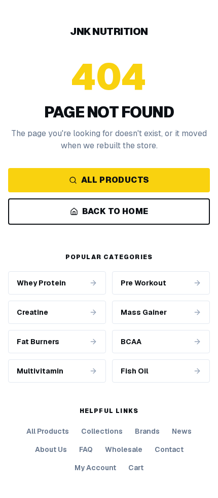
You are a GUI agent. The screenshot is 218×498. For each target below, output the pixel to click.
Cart (135, 467)
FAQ (86, 449)
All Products (115, 180)
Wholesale (123, 449)
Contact (169, 449)
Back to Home (115, 211)
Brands (147, 431)
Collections (102, 431)
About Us (51, 449)
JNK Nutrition (109, 31)
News (182, 431)
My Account (95, 467)
